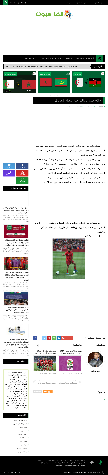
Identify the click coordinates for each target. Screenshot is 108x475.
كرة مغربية (23, 445)
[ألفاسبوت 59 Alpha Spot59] (54, 14)
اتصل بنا (77, 3)
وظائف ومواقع (22, 452)
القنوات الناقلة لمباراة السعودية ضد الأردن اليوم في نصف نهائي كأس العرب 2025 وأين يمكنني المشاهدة (16, 242)
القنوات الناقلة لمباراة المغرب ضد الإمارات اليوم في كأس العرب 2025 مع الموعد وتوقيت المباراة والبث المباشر (16, 276)
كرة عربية (23, 441)
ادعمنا (60, 3)
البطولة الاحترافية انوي (20, 424)
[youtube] (12, 472)
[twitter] (15, 472)
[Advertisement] (54, 37)
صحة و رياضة (22, 431)
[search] (5, 2)
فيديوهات (68, 58)
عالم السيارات (22, 434)
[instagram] (8, 472)
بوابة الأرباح (23, 427)
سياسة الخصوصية (98, 3)
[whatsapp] (4, 472)
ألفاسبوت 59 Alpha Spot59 (77, 473)
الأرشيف (69, 3)
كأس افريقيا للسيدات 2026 (51, 58)
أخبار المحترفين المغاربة (85, 58)
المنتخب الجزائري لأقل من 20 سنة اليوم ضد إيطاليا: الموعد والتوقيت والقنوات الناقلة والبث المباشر (55, 66)
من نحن (86, 3)
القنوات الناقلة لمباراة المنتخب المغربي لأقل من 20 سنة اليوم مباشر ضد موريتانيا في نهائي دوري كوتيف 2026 (86, 92)
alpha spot (77, 373)
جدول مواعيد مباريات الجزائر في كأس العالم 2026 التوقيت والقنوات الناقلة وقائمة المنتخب (15, 210)
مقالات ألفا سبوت (30, 58)
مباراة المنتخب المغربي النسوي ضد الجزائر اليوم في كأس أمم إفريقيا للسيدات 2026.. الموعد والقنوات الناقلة (51, 92)
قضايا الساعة (23, 438)
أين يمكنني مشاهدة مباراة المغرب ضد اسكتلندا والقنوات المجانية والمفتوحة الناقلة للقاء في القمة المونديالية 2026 (16, 92)
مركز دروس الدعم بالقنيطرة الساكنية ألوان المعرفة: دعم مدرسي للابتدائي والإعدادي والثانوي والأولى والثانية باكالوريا (16, 343)
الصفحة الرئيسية (76, 106)
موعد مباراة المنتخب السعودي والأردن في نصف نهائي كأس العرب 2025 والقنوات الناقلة (17, 309)
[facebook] (19, 472)
